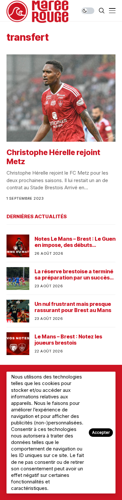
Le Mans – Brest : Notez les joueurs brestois (68, 340)
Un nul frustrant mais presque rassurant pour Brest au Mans (72, 307)
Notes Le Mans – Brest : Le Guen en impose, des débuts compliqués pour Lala (74, 242)
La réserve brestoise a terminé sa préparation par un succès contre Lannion (73, 274)
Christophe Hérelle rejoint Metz (53, 157)
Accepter (101, 432)
